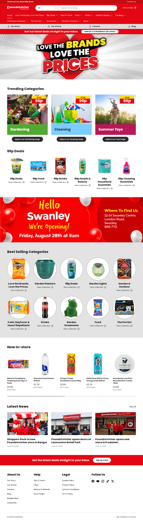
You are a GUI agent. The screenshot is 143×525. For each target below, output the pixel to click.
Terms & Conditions (70, 489)
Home (9, 15)
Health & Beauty (103, 15)
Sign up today (102, 460)
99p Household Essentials (104, 181)
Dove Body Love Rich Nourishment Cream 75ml (122, 380)
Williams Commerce (129, 517)
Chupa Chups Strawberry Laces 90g (70, 379)
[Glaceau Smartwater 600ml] (45, 364)
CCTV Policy (67, 494)
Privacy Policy (68, 485)
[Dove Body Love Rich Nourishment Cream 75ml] (124, 364)
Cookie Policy (68, 480)
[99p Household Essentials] (104, 166)
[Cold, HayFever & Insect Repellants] (18, 307)
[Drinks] (45, 307)
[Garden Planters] (45, 269)
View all (132, 406)
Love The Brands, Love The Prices (29, 15)
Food (77, 15)
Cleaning (119, 15)
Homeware (51, 21)
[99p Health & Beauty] (82, 166)
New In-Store (66, 15)
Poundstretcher (17, 517)
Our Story (15, 26)
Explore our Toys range (115, 139)
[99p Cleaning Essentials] (127, 166)
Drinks (87, 15)
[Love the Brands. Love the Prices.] (18, 269)
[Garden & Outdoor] (124, 269)
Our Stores (56, 26)
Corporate (12, 502)
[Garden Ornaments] (71, 307)
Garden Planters (45, 283)
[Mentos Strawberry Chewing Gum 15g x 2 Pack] (18, 364)
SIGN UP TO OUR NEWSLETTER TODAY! (99, 31)
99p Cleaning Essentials (126, 180)
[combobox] (76, 8)
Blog (133, 26)
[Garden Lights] (98, 269)
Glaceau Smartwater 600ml (44, 379)
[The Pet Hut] (124, 307)
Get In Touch (39, 480)
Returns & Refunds (42, 489)
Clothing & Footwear (16, 21)
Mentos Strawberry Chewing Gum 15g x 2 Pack (17, 380)
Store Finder (39, 494)
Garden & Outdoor (70, 21)
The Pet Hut (36, 21)
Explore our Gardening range (27, 139)
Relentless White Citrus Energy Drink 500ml (97, 379)
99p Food (38, 178)
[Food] (98, 307)
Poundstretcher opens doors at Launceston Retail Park (71, 441)
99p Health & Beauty (82, 180)
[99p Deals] (16, 166)
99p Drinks (60, 178)
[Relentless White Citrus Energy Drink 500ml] (97, 364)
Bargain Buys (12, 498)
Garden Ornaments (71, 323)
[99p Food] (38, 166)
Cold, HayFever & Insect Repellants (19, 323)
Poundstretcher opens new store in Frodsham (112, 441)
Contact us (131, 2)
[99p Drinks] (60, 166)
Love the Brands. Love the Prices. (18, 285)
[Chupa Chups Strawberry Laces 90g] (71, 364)
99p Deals (51, 15)
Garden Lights (98, 283)
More (85, 21)
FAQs (36, 485)
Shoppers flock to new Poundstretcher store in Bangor (27, 441)
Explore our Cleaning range (71, 139)
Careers (96, 26)
